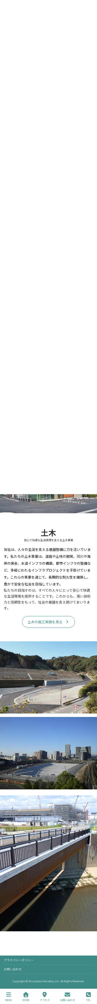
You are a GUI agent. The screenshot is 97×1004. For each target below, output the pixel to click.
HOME (26, 1000)
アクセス (45, 1000)
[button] (48, 621)
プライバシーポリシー (19, 960)
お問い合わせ (13, 969)
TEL (88, 1000)
